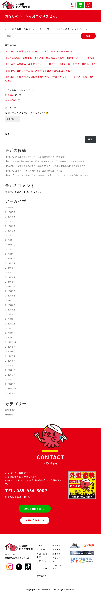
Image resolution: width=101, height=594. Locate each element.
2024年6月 (10, 277)
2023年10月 (11, 286)
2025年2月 (10, 249)
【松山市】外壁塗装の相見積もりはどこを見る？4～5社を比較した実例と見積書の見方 (50, 64)
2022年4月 (10, 370)
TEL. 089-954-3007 (26, 490)
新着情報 (9, 95)
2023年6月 (10, 305)
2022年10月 (11, 342)
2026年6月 (10, 216)
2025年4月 (10, 240)
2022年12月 (11, 333)
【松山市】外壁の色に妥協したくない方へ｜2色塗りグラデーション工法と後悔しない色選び (47, 175)
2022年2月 (10, 379)
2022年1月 (10, 384)
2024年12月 (11, 258)
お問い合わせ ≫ (35, 520)
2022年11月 (11, 337)
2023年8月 (10, 295)
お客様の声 (11, 99)
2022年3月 (10, 374)
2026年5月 (10, 221)
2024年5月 (10, 281)
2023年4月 (10, 314)
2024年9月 (10, 263)
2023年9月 (10, 291)
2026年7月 (10, 212)
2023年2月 (10, 323)
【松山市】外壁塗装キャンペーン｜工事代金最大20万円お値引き (39, 51)
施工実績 (41, 549)
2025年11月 (11, 235)
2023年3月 (10, 319)
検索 (7, 134)
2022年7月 (10, 356)
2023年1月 (10, 328)
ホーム (40, 545)
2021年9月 (10, 393)
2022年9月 (10, 346)
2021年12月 (11, 388)
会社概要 (56, 549)
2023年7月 (10, 300)
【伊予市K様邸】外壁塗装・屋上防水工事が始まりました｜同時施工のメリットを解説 (50, 57)
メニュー (96, 4)
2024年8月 (10, 267)
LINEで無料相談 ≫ (35, 508)
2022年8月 (10, 351)
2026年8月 (10, 207)
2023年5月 (10, 309)
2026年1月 (10, 230)
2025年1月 (10, 254)
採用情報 (56, 553)
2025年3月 (10, 244)
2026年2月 (10, 226)
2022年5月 (10, 365)
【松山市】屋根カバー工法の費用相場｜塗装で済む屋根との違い (38, 70)
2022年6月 (10, 360)
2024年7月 (10, 272)
